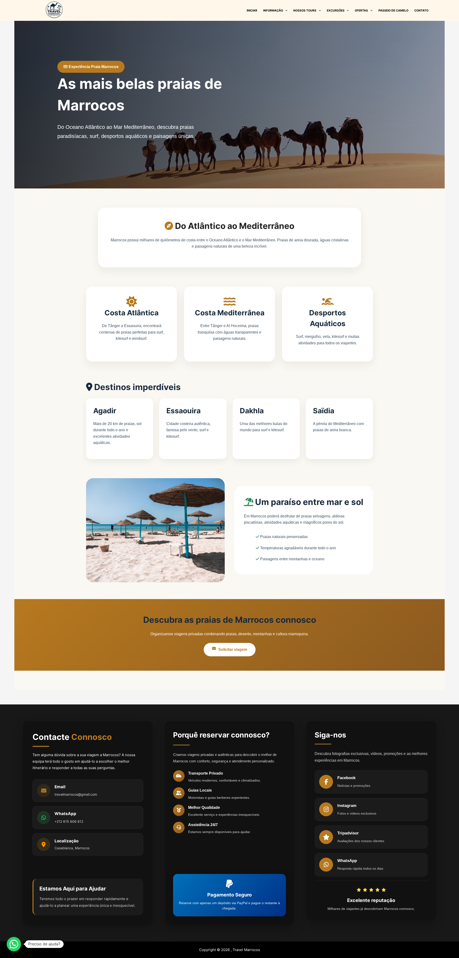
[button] (14, 944)
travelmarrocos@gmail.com (76, 794)
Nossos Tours (304, 10)
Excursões (335, 10)
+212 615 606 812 (69, 821)
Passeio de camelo (393, 10)
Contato (421, 10)
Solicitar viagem (232, 649)
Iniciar (252, 10)
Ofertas (361, 10)
